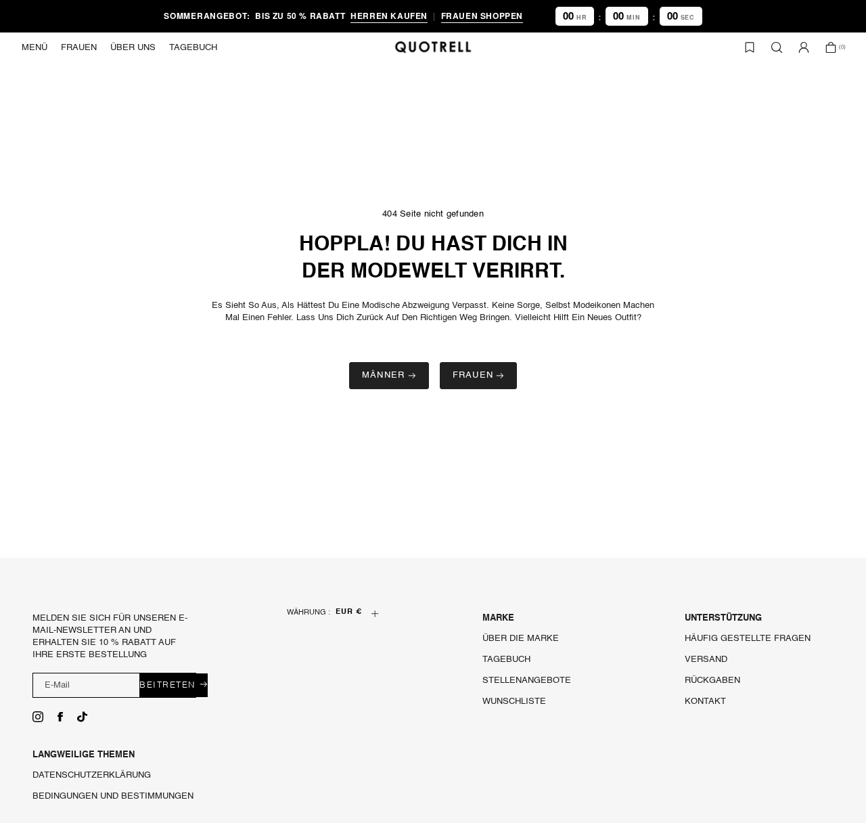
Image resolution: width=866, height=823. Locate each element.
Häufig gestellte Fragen (748, 638)
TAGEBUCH (506, 659)
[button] (34, 47)
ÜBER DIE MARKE (520, 638)
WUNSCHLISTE (514, 701)
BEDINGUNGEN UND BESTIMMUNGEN (112, 796)
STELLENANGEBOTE (526, 680)
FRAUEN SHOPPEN (482, 15)
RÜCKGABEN (712, 680)
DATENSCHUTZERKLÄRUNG (91, 775)
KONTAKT (705, 701)
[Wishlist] (749, 47)
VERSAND (706, 659)
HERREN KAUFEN (389, 15)
